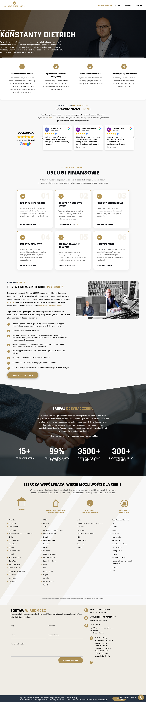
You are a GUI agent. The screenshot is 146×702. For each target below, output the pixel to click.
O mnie (117, 5)
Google (50, 118)
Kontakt (139, 5)
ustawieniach (102, 700)
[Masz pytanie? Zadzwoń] (141, 697)
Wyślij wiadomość (70, 660)
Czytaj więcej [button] (80, 147)
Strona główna (105, 5)
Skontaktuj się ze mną (23, 375)
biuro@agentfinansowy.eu (98, 620)
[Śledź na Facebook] (91, 662)
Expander (10, 302)
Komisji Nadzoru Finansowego (50, 305)
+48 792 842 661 (99, 612)
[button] (133, 138)
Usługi (128, 5)
